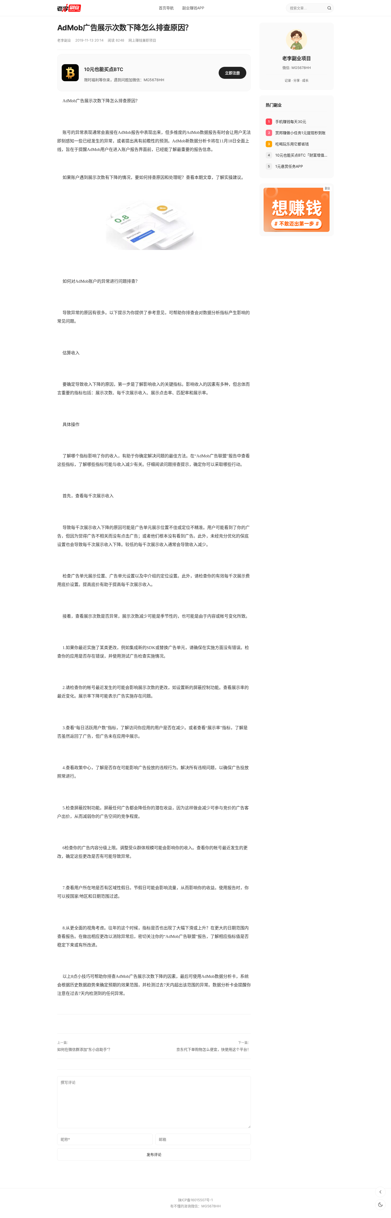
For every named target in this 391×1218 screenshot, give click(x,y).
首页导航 (166, 8)
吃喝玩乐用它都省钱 (292, 144)
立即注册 (232, 73)
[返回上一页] (380, 1192)
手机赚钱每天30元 (290, 121)
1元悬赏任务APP (289, 166)
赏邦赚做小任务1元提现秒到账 (300, 132)
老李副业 (64, 40)
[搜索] (329, 8)
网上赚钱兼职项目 (142, 40)
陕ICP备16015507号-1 (195, 1200)
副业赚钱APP (193, 8)
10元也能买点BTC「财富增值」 (301, 155)
